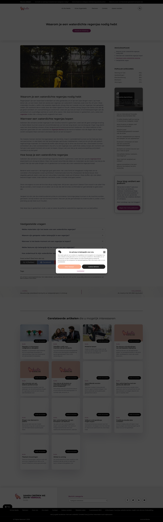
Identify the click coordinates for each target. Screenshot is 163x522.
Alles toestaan (69, 266)
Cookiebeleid (80, 271)
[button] (104, 252)
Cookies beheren (93, 266)
